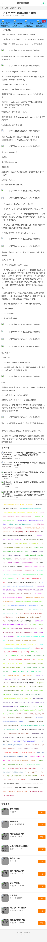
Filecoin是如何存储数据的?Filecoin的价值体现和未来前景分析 (29, 454)
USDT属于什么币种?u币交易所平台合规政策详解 (23, 741)
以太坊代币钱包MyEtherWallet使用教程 (28, 748)
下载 (41, 812)
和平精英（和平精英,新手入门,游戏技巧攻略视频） (20, 562)
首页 (6, 8)
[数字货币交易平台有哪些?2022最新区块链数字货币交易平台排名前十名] (7, 494)
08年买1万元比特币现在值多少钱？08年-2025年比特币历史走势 (24, 582)
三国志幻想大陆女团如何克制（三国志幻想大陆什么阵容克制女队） (21, 512)
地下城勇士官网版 (17, 834)
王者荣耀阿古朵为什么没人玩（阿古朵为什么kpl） (20, 593)
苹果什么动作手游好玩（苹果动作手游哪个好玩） (27, 787)
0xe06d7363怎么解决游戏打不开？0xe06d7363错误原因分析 (19, 752)
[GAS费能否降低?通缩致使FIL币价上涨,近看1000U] (7, 474)
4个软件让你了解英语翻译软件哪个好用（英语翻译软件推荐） (23, 605)
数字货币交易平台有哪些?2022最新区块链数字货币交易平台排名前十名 (29, 494)
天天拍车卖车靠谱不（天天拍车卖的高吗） (24, 570)
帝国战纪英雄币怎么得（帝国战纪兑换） (19, 733)
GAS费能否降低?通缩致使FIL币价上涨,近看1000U (29, 473)
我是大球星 (14, 809)
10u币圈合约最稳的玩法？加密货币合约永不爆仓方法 (17, 698)
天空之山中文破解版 (18, 908)
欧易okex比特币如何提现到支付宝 (29, 482)
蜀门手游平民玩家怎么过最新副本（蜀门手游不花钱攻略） (18, 504)
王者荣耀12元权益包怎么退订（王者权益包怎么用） (26, 543)
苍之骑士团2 (15, 858)
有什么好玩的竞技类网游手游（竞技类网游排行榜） (21, 717)
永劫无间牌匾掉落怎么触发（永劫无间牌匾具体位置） (22, 659)
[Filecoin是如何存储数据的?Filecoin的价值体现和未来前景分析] (7, 455)
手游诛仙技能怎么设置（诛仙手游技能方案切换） (20, 621)
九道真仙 (13, 895)
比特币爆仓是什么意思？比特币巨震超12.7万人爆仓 (24, 628)
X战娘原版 (14, 822)
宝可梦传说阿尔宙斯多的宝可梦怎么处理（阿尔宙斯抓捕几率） (22, 776)
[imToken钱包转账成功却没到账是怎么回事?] (7, 465)
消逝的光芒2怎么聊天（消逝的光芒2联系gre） (20, 524)
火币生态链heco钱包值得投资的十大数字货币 (23, 760)
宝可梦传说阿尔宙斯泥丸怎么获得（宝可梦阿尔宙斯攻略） (22, 768)
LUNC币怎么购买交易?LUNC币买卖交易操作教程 (26, 531)
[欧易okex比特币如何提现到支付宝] (7, 484)
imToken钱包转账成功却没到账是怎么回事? (29, 464)
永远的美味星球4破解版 (19, 846)
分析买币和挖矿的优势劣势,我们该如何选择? (31, 508)
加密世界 (13, 8)
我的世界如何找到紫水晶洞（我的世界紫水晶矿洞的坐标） (22, 640)
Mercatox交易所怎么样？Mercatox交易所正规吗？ (20, 675)
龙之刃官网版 (15, 883)
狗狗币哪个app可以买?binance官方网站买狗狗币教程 (27, 694)
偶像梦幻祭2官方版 (17, 920)
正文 (19, 8)
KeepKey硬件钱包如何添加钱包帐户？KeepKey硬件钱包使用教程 (20, 644)
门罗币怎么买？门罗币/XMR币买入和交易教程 (22, 683)
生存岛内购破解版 (17, 871)
